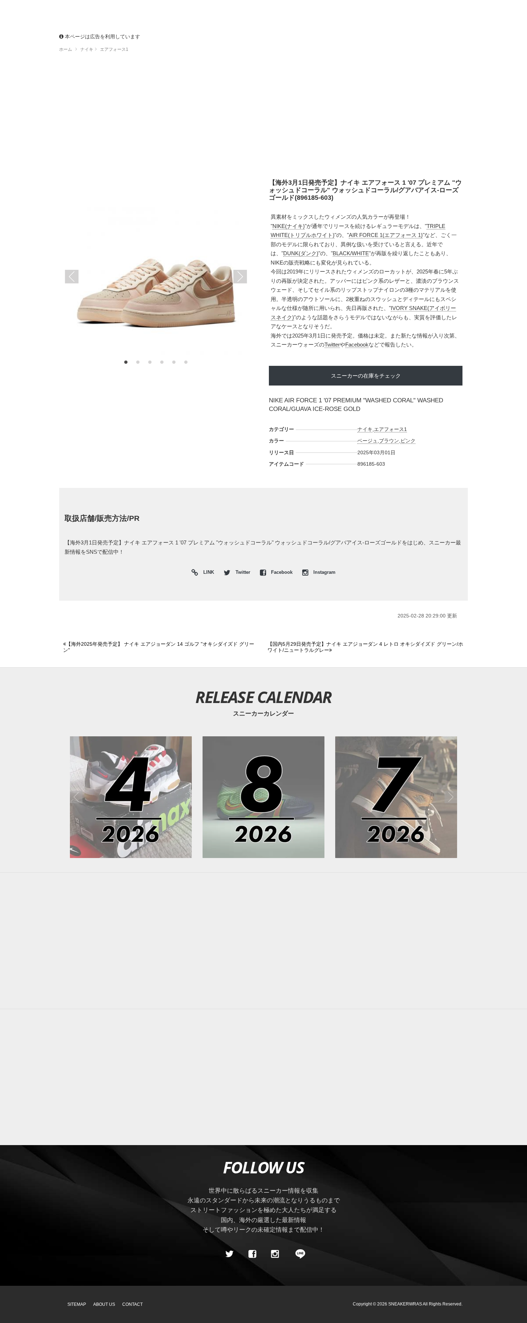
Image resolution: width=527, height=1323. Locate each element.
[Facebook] (252, 1254)
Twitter (332, 344)
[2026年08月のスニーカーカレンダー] (263, 797)
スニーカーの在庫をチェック (366, 376)
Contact (132, 1304)
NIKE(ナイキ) (288, 226)
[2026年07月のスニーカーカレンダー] (396, 797)
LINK (206, 573)
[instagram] (275, 1254)
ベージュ (367, 441)
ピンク (408, 441)
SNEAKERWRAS (405, 1304)
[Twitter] (229, 1254)
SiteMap (76, 1304)
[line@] (298, 1254)
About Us (104, 1304)
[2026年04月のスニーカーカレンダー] (131, 797)
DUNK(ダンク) (300, 253)
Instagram (324, 572)
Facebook (357, 344)
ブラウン (389, 441)
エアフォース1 (390, 429)
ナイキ (364, 429)
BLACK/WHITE (351, 253)
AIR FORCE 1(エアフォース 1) (386, 235)
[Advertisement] (263, 118)
